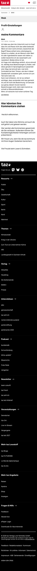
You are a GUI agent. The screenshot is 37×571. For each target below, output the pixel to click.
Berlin (3, 210)
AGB (12, 555)
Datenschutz (31, 550)
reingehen (5, 370)
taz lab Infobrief (7, 400)
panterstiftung (6, 325)
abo (2, 305)
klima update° (6, 355)
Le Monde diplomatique (10, 461)
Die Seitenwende (7, 280)
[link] (6, 8)
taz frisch (4, 390)
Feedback (4, 512)
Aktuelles (4, 270)
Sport (3, 205)
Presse (3, 290)
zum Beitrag (5, 95)
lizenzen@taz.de (29, 539)
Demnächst (5, 415)
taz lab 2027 (5, 435)
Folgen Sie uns (5, 170)
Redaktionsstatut (15, 546)
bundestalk (5, 345)
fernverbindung (6, 350)
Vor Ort (4, 420)
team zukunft (6, 385)
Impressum (5, 555)
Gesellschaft (5, 195)
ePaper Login (6, 522)
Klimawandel (6, 235)
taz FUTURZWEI (7, 456)
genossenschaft (7, 310)
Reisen (3, 481)
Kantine (4, 486)
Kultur (3, 200)
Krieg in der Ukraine (8, 240)
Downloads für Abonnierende (12, 527)
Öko (2, 190)
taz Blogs (4, 451)
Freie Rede (5, 365)
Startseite (4, 12)
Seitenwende (19, 555)
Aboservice (5, 517)
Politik (3, 185)
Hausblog (4, 275)
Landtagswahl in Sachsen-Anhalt (13, 255)
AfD (2, 250)
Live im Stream (6, 425)
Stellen (3, 285)
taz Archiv (4, 466)
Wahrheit (4, 220)
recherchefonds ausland (10, 320)
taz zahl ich (5, 315)
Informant (22, 550)
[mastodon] (13, 171)
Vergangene (5, 430)
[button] (34, 3)
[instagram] (22, 171)
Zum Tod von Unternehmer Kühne (13, 245)
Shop (3, 491)
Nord (3, 215)
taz (6, 164)
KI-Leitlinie (14, 550)
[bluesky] (18, 171)
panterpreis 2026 (7, 330)
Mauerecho (5, 360)
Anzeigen (4, 496)
